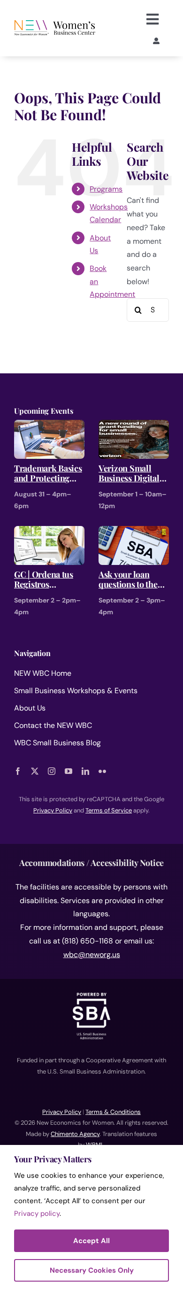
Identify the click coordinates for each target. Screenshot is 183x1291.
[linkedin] (85, 771)
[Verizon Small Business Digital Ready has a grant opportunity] (134, 426)
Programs (106, 189)
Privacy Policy (61, 1112)
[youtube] (68, 771)
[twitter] (34, 771)
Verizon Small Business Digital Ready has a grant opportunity (131, 474)
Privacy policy (37, 1213)
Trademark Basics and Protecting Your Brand (48, 474)
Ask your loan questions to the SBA (128, 580)
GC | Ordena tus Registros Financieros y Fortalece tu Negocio (43, 580)
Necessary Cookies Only (92, 1270)
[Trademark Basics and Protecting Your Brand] (49, 426)
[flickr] (102, 771)
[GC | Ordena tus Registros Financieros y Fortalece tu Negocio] (49, 532)
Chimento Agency (75, 1134)
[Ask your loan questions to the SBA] (134, 532)
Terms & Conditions (113, 1112)
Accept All (91, 1240)
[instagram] (51, 771)
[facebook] (18, 771)
